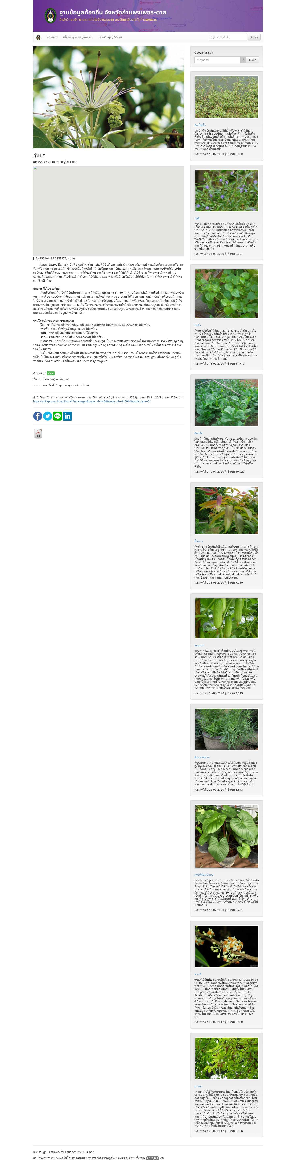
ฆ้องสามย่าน (202, 757)
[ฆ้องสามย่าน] (226, 729)
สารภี (197, 974)
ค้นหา (254, 37)
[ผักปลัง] (226, 402)
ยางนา (198, 1086)
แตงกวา (199, 645)
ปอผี (196, 218)
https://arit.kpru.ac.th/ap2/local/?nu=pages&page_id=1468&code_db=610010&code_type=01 (92, 401)
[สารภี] (226, 946)
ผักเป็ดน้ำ (200, 125)
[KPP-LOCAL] (38, 37)
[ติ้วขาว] (226, 510)
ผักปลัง (198, 433)
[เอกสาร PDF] (38, 433)
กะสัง (197, 325)
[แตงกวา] (226, 618)
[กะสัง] (226, 293)
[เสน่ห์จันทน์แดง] (226, 836)
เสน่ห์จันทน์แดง (203, 875)
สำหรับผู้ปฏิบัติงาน (110, 37)
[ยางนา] (226, 1058)
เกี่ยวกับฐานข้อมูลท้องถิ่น (78, 37)
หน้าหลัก (52, 37)
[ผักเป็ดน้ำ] (226, 97)
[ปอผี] (226, 190)
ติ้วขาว (198, 541)
